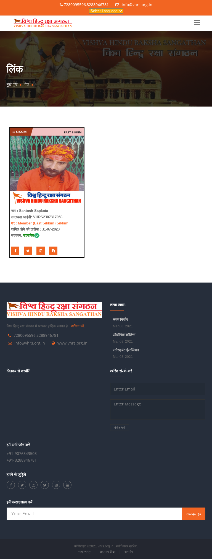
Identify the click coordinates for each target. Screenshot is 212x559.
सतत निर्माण (120, 319)
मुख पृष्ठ (12, 84)
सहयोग (128, 551)
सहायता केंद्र (107, 551)
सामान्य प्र (84, 551)
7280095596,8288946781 (86, 4)
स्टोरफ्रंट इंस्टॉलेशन (126, 349)
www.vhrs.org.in (72, 343)
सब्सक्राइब (193, 513)
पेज (27, 84)
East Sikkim (72, 132)
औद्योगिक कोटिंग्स (124, 334)
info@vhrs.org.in (136, 4)
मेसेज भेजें (119, 427)
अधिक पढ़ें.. (78, 326)
